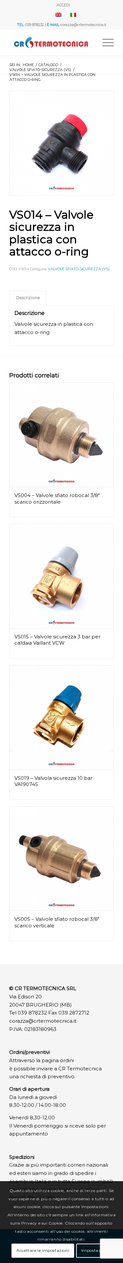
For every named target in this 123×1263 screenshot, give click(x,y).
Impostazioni (95, 1250)
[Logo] (51, 42)
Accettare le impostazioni (42, 1250)
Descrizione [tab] (28, 297)
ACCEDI (63, 5)
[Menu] (105, 42)
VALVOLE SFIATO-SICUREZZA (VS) (79, 269)
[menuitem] (63, 5)
